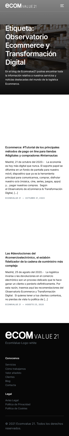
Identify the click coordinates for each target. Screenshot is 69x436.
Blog (7, 380)
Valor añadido (13, 372)
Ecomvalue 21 (13, 198)
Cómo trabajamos (15, 368)
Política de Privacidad (17, 404)
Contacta (10, 384)
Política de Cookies (16, 408)
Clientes (10, 376)
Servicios (10, 364)
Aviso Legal (12, 400)
